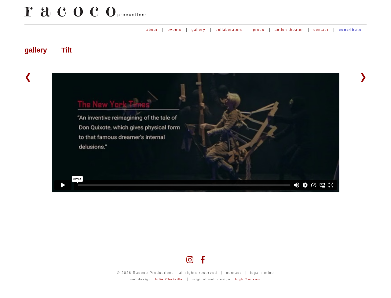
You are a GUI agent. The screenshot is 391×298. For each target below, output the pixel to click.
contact (321, 29)
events (174, 29)
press (259, 29)
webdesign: (156, 279)
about (152, 29)
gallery (199, 29)
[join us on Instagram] (189, 259)
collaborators (229, 29)
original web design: (226, 279)
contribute (350, 29)
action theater (289, 29)
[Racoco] (85, 11)
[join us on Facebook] (203, 259)
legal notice (262, 272)
